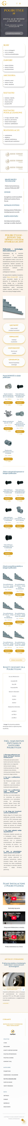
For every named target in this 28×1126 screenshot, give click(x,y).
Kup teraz (7, 402)
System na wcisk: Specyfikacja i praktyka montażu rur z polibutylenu (14, 988)
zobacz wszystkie (16, 660)
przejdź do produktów (13, 33)
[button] (23, 990)
